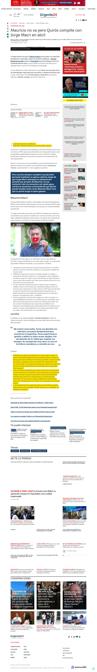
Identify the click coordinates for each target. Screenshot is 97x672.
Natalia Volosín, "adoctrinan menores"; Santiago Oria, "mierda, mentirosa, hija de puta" (74, 68)
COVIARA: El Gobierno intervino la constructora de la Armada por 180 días (19, 436)
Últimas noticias (6, 9)
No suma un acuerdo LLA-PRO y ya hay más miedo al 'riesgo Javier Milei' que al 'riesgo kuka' (22, 571)
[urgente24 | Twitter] (78, 20)
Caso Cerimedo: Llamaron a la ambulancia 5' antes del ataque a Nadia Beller (48, 629)
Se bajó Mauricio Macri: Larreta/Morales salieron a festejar (51, 115)
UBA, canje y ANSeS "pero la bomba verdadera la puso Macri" (26, 115)
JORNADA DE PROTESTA (68, 177)
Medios (33, 9)
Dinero (66, 9)
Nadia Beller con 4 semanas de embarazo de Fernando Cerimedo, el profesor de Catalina (74, 627)
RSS (64, 655)
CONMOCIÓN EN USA (18, 626)
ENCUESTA (14, 569)
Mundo (26, 9)
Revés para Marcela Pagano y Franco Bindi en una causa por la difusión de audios (22, 522)
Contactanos (66, 650)
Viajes (25, 657)
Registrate (79, 15)
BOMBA (66, 169)
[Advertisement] (35, 90)
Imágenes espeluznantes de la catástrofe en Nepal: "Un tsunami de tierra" (71, 198)
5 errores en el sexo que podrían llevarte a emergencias (30, 421)
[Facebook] (8, 23)
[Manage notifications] (93, 668)
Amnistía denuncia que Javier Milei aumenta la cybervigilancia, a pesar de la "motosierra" (47, 600)
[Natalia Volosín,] (58, 429)
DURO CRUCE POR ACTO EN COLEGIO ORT (61, 428)
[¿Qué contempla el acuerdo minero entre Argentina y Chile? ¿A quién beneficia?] (77, 434)
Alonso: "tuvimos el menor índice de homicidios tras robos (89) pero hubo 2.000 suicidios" (22, 547)
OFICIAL (14, 430)
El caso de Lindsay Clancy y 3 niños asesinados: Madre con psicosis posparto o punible (22, 628)
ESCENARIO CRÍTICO (36, 431)
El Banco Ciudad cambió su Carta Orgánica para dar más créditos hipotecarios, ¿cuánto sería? (74, 523)
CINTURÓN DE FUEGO (19, 593)
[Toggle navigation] (11, 15)
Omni (60, 9)
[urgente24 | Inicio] (85, 660)
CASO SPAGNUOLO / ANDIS (19, 521)
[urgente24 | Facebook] (76, 20)
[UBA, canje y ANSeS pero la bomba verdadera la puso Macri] (14, 115)
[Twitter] (8, 26)
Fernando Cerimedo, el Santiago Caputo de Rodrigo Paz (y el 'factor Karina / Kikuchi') (74, 601)
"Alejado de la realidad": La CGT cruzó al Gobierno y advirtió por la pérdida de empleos (38, 437)
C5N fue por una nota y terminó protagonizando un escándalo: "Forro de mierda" (48, 545)
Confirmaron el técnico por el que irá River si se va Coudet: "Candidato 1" (70, 171)
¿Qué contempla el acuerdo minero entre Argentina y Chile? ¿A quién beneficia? (76, 439)
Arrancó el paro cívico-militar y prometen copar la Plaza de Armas (70, 180)
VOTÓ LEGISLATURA (69, 521)
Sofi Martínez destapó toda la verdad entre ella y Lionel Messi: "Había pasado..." (70, 188)
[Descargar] (8, 34)
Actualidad (17, 9)
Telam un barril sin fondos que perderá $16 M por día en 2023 (33, 412)
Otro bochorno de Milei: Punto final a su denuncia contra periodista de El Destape (73, 478)
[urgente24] (17, 638)
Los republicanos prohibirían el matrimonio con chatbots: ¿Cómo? (74, 545)
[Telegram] (7, 31)
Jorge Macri (35, 61)
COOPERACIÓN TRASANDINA (77, 432)
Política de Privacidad (25, 665)
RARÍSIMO (66, 626)
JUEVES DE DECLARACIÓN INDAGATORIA (45, 627)
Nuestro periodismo (68, 658)
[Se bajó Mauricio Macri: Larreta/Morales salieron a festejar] (39, 115)
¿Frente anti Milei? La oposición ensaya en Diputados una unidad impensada (33, 493)
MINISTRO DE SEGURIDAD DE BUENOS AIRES (20, 544)
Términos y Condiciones (15, 665)
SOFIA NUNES (16, 499)
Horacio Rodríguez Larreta (39, 451)
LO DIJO (66, 186)
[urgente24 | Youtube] (83, 20)
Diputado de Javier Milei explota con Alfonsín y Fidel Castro (32, 402)
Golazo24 (82, 9)
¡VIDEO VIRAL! (41, 544)
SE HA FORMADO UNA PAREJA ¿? (73, 544)
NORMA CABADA (72, 551)
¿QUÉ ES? (67, 203)
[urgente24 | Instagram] (81, 20)
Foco (54, 9)
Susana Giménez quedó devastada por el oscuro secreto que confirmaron (70, 206)
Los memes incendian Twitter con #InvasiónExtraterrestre (31, 416)
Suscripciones (66, 648)
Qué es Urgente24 (67, 653)
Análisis (41, 9)
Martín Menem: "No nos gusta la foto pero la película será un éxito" (74, 501)
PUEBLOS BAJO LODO (70, 194)
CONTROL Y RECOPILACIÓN (45, 590)
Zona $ (74, 9)
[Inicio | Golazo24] (86, 20)
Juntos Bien (91, 9)
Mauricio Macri (35, 56)
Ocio (48, 9)
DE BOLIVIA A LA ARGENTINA (72, 593)
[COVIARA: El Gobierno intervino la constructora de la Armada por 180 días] (19, 432)
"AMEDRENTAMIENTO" (70, 476)
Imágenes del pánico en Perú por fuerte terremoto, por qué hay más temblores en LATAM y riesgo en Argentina (22, 600)
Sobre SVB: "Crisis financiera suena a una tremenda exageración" (34, 407)
